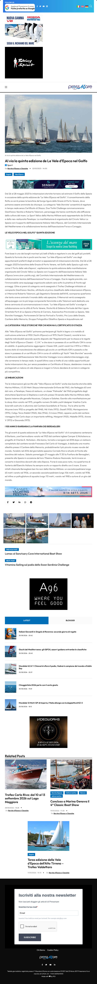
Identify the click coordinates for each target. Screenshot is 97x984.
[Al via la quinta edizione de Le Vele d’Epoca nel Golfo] (19, 502)
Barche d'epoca (57, 793)
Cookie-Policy (52, 950)
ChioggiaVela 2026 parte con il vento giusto (38, 685)
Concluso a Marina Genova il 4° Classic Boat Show (69, 803)
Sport (10, 165)
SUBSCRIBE (30, 937)
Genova (83, 793)
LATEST (26, 620)
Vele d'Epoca (19, 174)
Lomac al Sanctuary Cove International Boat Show (33, 553)
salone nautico (57, 796)
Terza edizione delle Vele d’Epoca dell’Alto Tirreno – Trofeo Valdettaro (46, 863)
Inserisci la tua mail (28, 907)
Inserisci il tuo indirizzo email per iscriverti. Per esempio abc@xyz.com (43, 918)
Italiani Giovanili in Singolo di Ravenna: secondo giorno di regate (47, 631)
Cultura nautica (71, 793)
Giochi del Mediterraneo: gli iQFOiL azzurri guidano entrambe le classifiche (53, 649)
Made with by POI (48, 976)
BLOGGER (70, 620)
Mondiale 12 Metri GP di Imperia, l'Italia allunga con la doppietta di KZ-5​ (51, 703)
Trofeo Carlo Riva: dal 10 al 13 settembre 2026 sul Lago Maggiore (25, 798)
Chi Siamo (41, 950)
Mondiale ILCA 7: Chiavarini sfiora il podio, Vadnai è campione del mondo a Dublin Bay (55, 667)
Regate (8, 174)
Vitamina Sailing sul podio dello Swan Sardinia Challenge (37, 564)
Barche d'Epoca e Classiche (18, 168)
